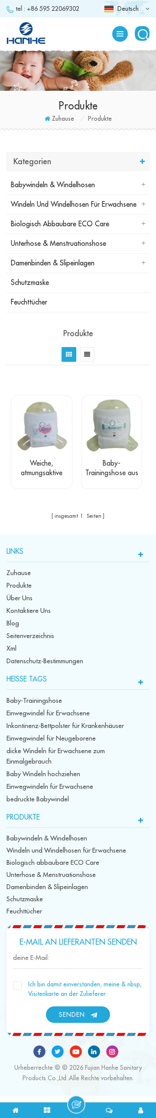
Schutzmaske (30, 282)
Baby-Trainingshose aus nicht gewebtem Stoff (111, 469)
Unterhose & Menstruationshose (58, 243)
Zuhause (63, 119)
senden (72, 1015)
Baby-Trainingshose (34, 701)
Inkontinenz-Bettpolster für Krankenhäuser (65, 726)
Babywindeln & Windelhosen (53, 185)
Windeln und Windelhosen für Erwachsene (73, 204)
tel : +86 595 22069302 (47, 9)
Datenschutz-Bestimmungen (44, 661)
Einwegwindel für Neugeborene (51, 738)
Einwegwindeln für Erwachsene (49, 787)
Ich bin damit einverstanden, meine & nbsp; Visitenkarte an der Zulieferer (85, 989)
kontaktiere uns (28, 611)
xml (11, 648)
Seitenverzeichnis (30, 636)
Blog (12, 623)
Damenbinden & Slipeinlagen (52, 263)
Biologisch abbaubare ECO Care (60, 224)
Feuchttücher (29, 302)
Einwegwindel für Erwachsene (48, 713)
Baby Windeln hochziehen (43, 774)
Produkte (19, 585)
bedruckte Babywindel (37, 799)
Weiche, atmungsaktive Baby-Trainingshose (41, 469)
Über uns (19, 598)
